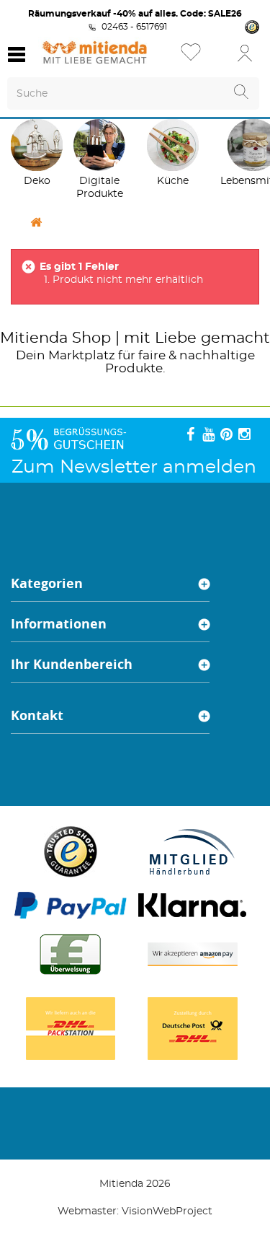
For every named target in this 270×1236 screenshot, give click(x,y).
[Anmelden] (245, 52)
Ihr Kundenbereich (71, 664)
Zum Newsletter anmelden (134, 467)
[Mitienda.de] (95, 52)
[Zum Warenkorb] (216, 57)
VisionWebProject (167, 1211)
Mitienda (34, 338)
